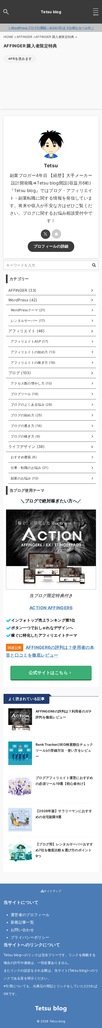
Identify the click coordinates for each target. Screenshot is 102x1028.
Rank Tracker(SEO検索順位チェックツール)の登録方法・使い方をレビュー (64, 750)
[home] (56, 234)
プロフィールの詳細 (51, 246)
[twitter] (45, 234)
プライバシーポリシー (30, 937)
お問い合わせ (22, 929)
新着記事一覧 (22, 922)
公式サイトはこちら (48, 672)
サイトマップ (52, 891)
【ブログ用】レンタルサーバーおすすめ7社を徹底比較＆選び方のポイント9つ (64, 850)
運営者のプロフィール (30, 914)
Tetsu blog (51, 11)
